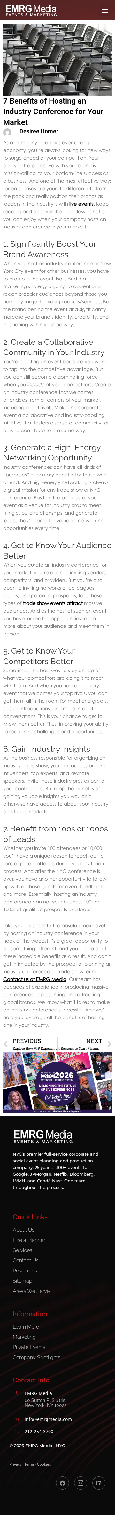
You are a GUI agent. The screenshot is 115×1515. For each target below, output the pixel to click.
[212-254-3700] (16, 1432)
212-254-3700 (39, 1431)
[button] (104, 10)
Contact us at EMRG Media (34, 979)
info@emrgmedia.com (48, 1419)
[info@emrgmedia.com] (16, 1420)
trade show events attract (53, 603)
